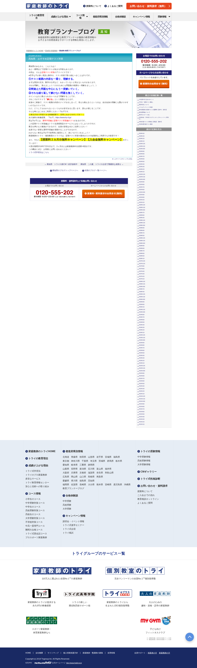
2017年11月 (142, 263)
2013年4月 (142, 355)
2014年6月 (142, 319)
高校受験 (67, 505)
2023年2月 (142, 169)
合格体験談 (120, 16)
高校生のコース (32, 514)
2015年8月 (142, 302)
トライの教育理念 (36, 16)
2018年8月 (142, 248)
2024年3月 (142, 136)
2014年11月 (142, 309)
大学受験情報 (143, 464)
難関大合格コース (34, 529)
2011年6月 (142, 411)
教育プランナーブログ (73, 488)
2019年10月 (142, 225)
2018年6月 (142, 253)
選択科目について (144, 104)
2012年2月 (142, 391)
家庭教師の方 (164, 653)
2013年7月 (142, 347)
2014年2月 (142, 330)
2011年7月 (142, 409)
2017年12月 (142, 261)
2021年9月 (142, 194)
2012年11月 (142, 368)
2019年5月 (142, 235)
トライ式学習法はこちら (39, 152)
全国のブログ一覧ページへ (95, 170)
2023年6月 (142, 159)
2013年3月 (142, 358)
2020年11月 (142, 207)
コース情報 (80, 16)
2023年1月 (142, 171)
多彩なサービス (32, 478)
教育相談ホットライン (148, 499)
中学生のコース (32, 506)
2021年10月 (142, 192)
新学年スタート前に (144, 114)
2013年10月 (142, 340)
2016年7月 (142, 289)
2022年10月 (142, 179)
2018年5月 (142, 256)
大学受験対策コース (35, 518)
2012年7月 (142, 378)
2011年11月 (142, 399)
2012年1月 (142, 393)
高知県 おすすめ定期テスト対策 (45, 59)
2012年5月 (142, 383)
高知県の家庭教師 (51, 51)
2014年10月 (142, 312)
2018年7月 (142, 251)
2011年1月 (142, 424)
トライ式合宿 (69, 529)
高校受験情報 (143, 460)
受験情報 (162, 16)
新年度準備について (144, 112)
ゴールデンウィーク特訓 (146, 107)
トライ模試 (68, 533)
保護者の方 (152, 653)
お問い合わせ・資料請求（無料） (148, 6)
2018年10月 (142, 243)
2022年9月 (142, 182)
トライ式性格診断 (150, 478)
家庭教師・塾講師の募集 (93, 653)
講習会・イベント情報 (73, 521)
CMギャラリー (148, 471)
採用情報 (111, 653)
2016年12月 (142, 281)
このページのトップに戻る (123, 159)
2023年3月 (142, 166)
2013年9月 (142, 342)
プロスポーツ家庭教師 (36, 537)
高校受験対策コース (35, 510)
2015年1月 (142, 307)
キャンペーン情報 (141, 16)
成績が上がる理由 (59, 16)
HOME (28, 653)
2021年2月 (142, 199)
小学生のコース (32, 499)
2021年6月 (142, 197)
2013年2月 (142, 360)
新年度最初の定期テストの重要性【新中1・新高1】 (153, 109)
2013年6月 (142, 350)
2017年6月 (142, 268)
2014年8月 (142, 314)
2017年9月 (142, 266)
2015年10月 (142, 299)
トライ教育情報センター (37, 482)
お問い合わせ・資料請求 (154, 486)
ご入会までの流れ (146, 495)
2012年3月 (142, 388)
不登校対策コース (34, 522)
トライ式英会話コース (36, 533)
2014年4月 (142, 325)
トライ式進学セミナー (73, 525)
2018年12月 (142, 238)
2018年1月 (142, 258)
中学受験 (67, 501)
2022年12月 (142, 174)
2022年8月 (142, 184)
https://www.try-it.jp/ (63, 117)
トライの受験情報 (150, 451)
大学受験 (67, 508)
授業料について (145, 491)
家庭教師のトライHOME (34, 51)
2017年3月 (142, 273)
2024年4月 (142, 133)
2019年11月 (142, 222)
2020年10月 (142, 210)
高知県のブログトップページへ (65, 170)
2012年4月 (142, 386)
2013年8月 (142, 345)
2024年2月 (142, 138)
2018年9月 (142, 245)
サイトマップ (53, 653)
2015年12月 (142, 294)
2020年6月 (142, 215)
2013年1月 (142, 363)
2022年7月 (142, 187)
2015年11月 (142, 296)
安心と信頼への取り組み (37, 486)
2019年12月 (142, 220)
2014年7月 (142, 317)
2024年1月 (142, 141)
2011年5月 (142, 414)
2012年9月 (142, 373)
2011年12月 (142, 396)
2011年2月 (142, 422)
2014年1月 (142, 332)
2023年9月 (142, 151)
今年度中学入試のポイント (146, 99)
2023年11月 (142, 146)
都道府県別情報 (100, 16)
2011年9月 (142, 404)
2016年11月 (142, 284)
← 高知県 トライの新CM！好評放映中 (60, 164)
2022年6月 (142, 189)
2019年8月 (142, 230)
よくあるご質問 (145, 503)
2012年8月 (142, 376)
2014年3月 (142, 327)
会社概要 (39, 653)
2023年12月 (142, 143)
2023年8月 (142, 154)
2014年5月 (142, 322)
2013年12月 (142, 335)
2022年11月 (142, 176)
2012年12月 (142, 365)
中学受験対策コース (35, 503)
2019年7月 (142, 233)
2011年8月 (142, 406)
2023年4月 (142, 164)
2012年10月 (142, 370)
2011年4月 (142, 416)
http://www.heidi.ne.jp (74, 663)
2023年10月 (142, 148)
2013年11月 (142, 337)
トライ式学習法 (32, 471)
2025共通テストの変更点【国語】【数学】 (150, 121)
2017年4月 (142, 271)
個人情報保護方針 (70, 653)
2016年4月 (142, 291)
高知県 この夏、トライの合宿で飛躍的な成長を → (101, 164)
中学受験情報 (143, 457)
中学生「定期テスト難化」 (146, 102)
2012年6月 (142, 381)
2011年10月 (142, 401)
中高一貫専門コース (35, 526)
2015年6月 (142, 304)
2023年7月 (142, 156)
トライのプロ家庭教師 (36, 475)
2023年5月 (142, 161)
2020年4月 (142, 217)
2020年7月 (142, 212)
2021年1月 (142, 202)
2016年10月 (142, 286)
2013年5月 (142, 353)
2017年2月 (142, 276)
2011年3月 (142, 419)
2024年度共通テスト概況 (146, 124)
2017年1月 (142, 279)
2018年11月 (142, 240)
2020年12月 (142, 205)
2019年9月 (142, 228)
